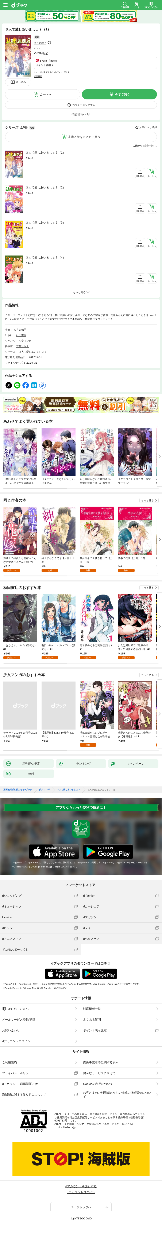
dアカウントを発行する (81, 1186)
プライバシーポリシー (17, 1073)
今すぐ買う (122, 94)
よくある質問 (92, 1019)
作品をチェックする (83, 104)
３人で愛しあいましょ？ (33, 351)
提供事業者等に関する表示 (101, 1062)
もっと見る (147, 500)
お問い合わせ (11, 1030)
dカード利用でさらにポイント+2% (50, 72)
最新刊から (150, 145)
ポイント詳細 (43, 65)
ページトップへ (81, 1207)
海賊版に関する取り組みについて (24, 1094)
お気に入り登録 (148, 127)
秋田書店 (21, 335)
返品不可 (38, 76)
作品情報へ (79, 114)
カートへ (46, 94)
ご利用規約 (9, 1062)
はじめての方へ (18, 1008)
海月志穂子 (40, 43)
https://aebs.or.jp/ (66, 1127)
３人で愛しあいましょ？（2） (46, 187)
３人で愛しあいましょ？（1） (46, 152)
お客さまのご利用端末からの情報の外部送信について (117, 1094)
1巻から (137, 145)
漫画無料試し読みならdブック (17, 790)
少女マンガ (25, 340)
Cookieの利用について (98, 1084)
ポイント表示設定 (95, 1030)
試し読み (21, 82)
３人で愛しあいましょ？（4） (46, 257)
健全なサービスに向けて (99, 1073)
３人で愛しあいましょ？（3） (46, 222)
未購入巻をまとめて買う (84, 137)
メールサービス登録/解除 (18, 1019)
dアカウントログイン (16, 1041)
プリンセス (22, 346)
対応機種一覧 (92, 1008)
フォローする (49, 43)
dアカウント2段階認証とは (20, 1084)
